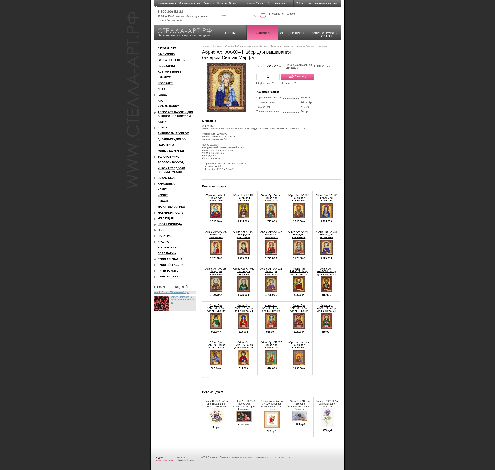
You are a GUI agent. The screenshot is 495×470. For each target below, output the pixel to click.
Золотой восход (171, 162)
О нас (232, 3)
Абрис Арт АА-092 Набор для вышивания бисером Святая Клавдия (271, 274)
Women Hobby (168, 106)
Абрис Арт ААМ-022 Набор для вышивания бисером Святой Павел (298, 274)
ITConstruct (179, 457)
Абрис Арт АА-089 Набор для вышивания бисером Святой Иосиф (243, 274)
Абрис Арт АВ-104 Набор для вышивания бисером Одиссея (299, 405)
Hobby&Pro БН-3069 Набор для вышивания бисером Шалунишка (244, 405)
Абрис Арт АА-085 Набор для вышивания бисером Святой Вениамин (216, 274)
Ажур (162, 121)
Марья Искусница (171, 206)
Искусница (166, 177)
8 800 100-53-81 (170, 12)
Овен (161, 230)
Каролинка (166, 183)
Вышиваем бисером (173, 133)
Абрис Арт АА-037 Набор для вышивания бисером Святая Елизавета (326, 200)
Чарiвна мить (168, 270)
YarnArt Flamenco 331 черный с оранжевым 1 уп (183, 300)
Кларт (162, 189)
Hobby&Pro (166, 65)
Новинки (222, 3)
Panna (162, 94)
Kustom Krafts (169, 71)
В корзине (274, 13)
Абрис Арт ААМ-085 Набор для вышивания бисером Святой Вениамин (298, 311)
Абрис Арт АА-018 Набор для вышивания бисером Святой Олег (243, 200)
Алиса (162, 127)
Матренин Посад (170, 212)
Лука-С (163, 201)
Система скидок (167, 3)
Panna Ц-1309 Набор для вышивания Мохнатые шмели (216, 404)
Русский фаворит (171, 264)
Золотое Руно (168, 156)
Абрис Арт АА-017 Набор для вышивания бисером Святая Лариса (216, 200)
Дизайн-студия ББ (172, 139)
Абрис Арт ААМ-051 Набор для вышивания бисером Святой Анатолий (216, 311)
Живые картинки (171, 150)
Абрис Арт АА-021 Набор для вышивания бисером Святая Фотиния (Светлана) (271, 202)
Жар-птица (166, 144)
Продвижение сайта (164, 460)
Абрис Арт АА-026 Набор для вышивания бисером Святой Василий (298, 200)
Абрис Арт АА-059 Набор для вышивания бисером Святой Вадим (243, 237)
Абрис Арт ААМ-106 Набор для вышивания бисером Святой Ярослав (216, 347)
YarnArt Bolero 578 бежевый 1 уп (171, 292)
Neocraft (165, 83)
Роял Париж (167, 253)
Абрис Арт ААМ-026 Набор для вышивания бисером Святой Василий (326, 274)
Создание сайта (162, 457)
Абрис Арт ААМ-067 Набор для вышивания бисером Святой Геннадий (243, 311)
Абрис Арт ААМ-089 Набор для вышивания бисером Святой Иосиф (326, 311)
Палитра (164, 235)
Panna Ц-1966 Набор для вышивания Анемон (327, 404)
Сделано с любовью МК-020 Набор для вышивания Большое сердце (271, 405)
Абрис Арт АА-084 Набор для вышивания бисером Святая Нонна (326, 237)
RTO (160, 100)
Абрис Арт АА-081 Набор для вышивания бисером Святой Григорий (298, 237)
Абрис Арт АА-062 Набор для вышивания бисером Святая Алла (271, 237)
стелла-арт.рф (270, 457)
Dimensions (166, 54)
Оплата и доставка (190, 3)
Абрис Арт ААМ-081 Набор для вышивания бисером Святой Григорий (271, 311)
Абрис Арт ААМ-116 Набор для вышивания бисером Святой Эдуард (243, 347)
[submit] (254, 15)
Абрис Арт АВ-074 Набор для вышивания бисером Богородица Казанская (298, 349)
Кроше (163, 195)
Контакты (209, 3)
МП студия (166, 218)
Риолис (163, 241)
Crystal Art (167, 48)
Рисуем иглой (168, 247)
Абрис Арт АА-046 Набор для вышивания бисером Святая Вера (216, 237)
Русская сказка (170, 259)
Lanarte (164, 77)
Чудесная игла (169, 276)
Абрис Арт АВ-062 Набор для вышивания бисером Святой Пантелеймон (271, 347)
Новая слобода (170, 224)
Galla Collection (171, 60)
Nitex (162, 89)
